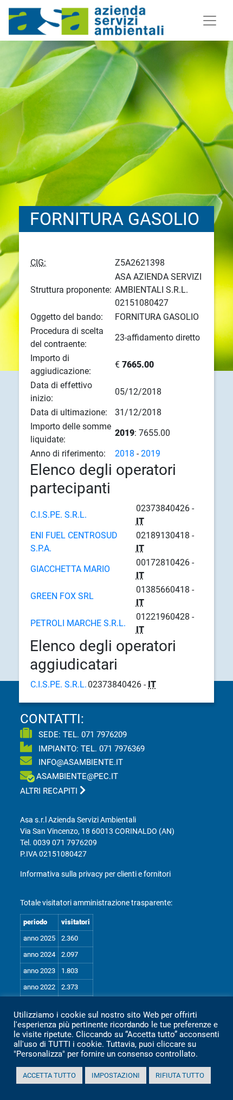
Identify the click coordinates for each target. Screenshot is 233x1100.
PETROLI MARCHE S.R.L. (78, 623)
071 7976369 (122, 749)
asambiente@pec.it (77, 776)
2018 (124, 453)
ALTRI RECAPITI (50, 791)
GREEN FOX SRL (62, 596)
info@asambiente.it (79, 762)
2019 (150, 453)
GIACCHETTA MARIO (70, 569)
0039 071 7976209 (65, 842)
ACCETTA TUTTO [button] (49, 1075)
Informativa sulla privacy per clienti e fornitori (95, 874)
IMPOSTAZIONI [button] (116, 1075)
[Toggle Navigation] (209, 20)
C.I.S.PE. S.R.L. (58, 515)
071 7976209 (104, 734)
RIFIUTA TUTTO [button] (180, 1075)
